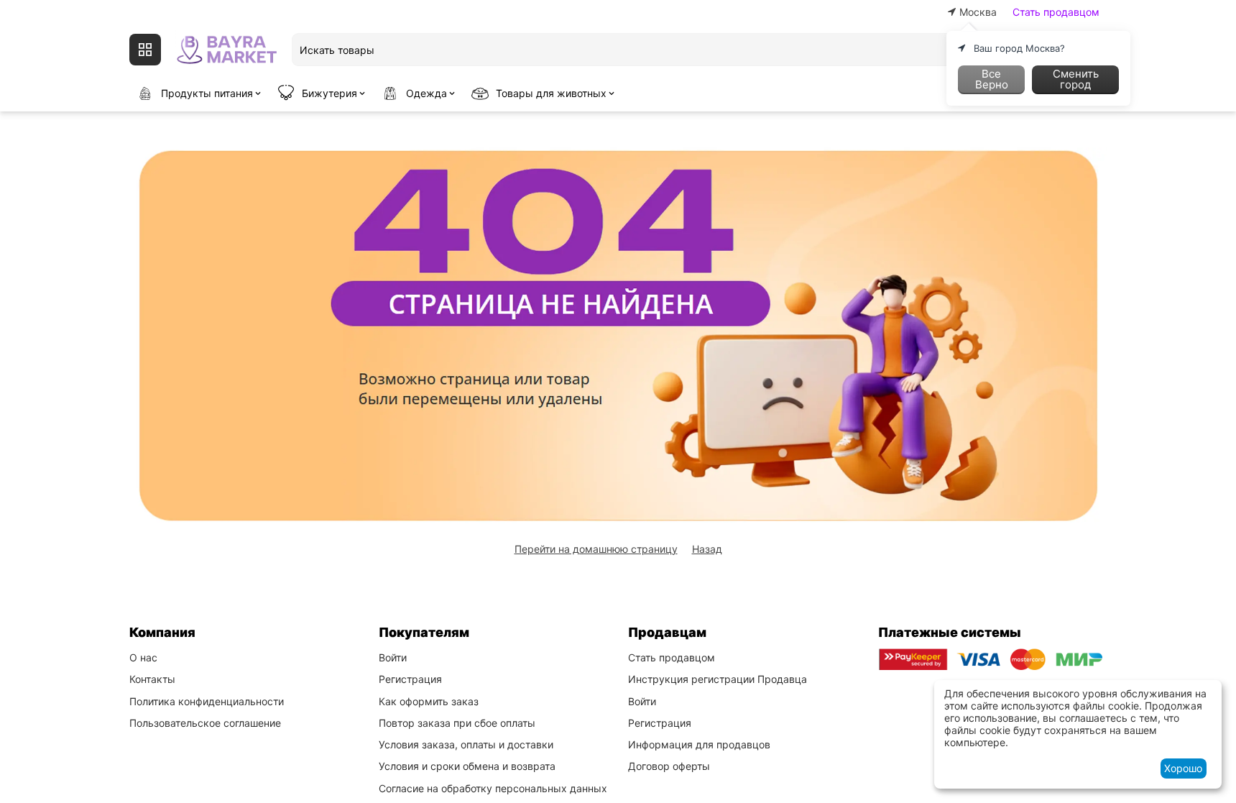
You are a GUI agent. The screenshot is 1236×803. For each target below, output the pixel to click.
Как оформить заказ (429, 701)
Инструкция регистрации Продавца (717, 679)
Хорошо (1183, 768)
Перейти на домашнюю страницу (596, 549)
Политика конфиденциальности (206, 701)
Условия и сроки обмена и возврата (467, 766)
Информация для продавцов (699, 744)
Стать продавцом (1056, 12)
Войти (393, 657)
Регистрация (410, 679)
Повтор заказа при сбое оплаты (457, 723)
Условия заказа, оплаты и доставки (466, 744)
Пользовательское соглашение (205, 723)
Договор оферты (669, 766)
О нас (143, 657)
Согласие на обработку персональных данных (493, 788)
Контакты (152, 679)
